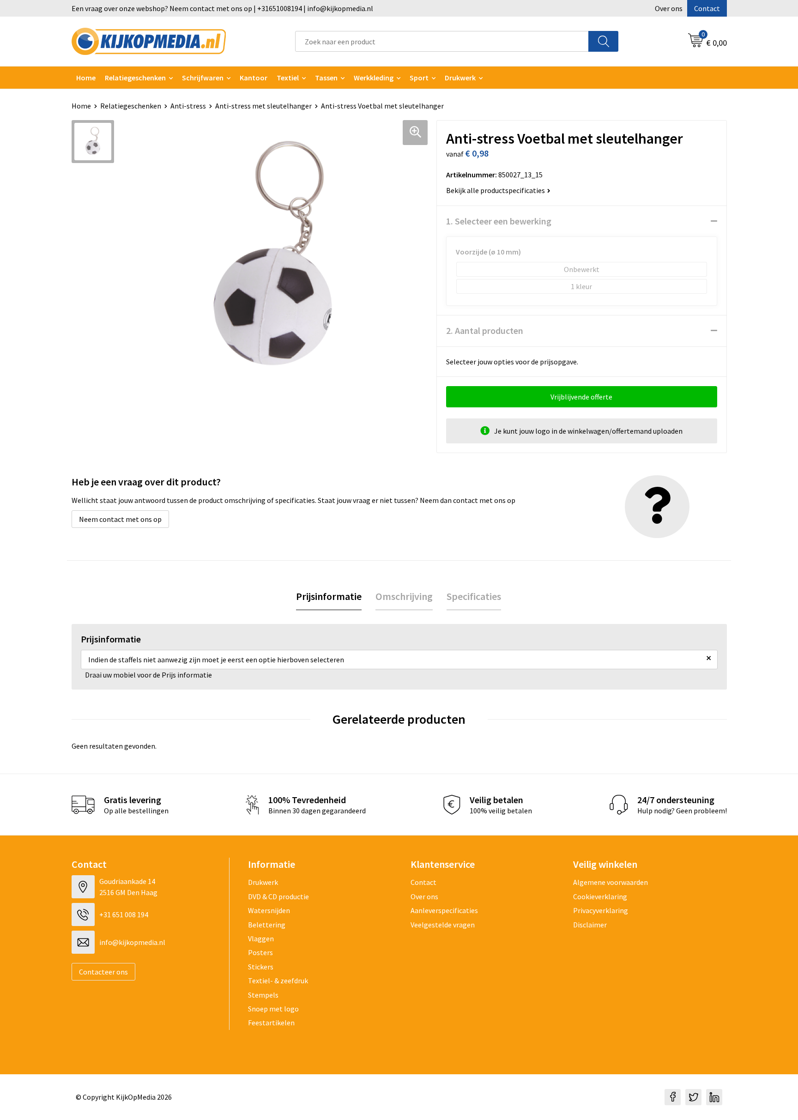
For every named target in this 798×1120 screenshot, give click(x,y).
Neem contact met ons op (120, 519)
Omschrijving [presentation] (404, 596)
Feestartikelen (271, 1022)
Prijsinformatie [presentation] (329, 596)
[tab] (329, 596)
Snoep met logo (273, 1008)
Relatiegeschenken (135, 77)
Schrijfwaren (203, 77)
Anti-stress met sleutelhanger (263, 105)
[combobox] (442, 41)
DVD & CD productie (278, 896)
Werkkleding (373, 77)
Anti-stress (188, 105)
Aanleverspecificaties (444, 910)
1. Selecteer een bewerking (498, 221)
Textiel (288, 77)
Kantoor (253, 77)
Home (86, 77)
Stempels (263, 994)
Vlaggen (261, 938)
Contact (707, 8)
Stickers (260, 966)
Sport (419, 77)
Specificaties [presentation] (474, 596)
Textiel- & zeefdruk (278, 980)
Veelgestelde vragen (443, 924)
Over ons (669, 8)
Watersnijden (269, 910)
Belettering (266, 924)
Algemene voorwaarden (610, 882)
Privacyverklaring (600, 910)
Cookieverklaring (600, 896)
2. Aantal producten (484, 330)
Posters (260, 952)
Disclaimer (590, 924)
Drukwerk (263, 882)
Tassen (326, 77)
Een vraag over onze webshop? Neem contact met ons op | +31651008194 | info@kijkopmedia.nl (222, 8)
